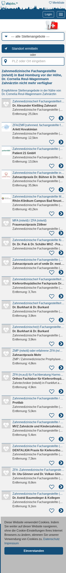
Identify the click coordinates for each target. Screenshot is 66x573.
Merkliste (58, 2)
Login (48, 14)
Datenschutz (51, 539)
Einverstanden (34, 550)
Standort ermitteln (25, 48)
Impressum (11, 543)
